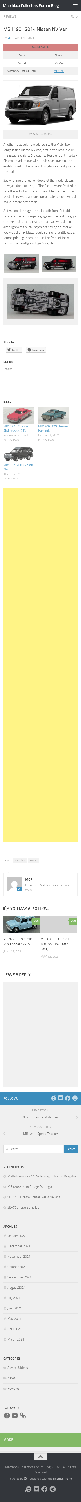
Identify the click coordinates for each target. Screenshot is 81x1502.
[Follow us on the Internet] (53, 1098)
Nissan (33, 860)
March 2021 (15, 1339)
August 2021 (16, 1288)
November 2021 (18, 1256)
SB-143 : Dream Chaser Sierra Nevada (33, 1197)
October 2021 (17, 1267)
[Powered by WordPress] (25, 1478)
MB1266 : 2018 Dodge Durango (29, 1187)
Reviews (9, 16)
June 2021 (14, 1308)
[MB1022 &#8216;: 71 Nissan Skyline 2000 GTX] (18, 415)
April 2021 (14, 1329)
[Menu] (75, 5)
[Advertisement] (40, 665)
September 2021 (19, 1277)
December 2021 (18, 1246)
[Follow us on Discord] (60, 1098)
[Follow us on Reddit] (75, 1098)
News (11, 1378)
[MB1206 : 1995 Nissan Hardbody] (53, 415)
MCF (10, 38)
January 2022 (16, 1236)
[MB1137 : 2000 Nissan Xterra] (18, 454)
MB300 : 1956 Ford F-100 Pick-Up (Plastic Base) (55, 944)
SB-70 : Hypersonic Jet (23, 1207)
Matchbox (19, 860)
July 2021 (13, 1298)
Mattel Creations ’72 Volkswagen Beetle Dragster (41, 1176)
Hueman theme (63, 1478)
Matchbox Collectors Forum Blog (31, 5)
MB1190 (59, 71)
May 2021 (14, 1319)
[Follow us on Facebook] (67, 1098)
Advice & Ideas (17, 1368)
